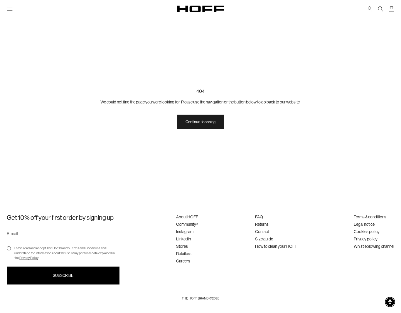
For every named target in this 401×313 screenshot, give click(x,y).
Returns (262, 224)
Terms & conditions (370, 217)
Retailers (183, 253)
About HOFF (187, 217)
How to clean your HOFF (276, 246)
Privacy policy (366, 239)
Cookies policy (367, 231)
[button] (390, 302)
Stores (182, 246)
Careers (183, 261)
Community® (187, 224)
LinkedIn (183, 239)
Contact (262, 231)
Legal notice (364, 224)
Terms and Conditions (85, 248)
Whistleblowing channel (374, 246)
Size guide (264, 239)
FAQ (259, 217)
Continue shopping (200, 122)
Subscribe (63, 275)
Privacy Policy (28, 258)
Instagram (184, 231)
